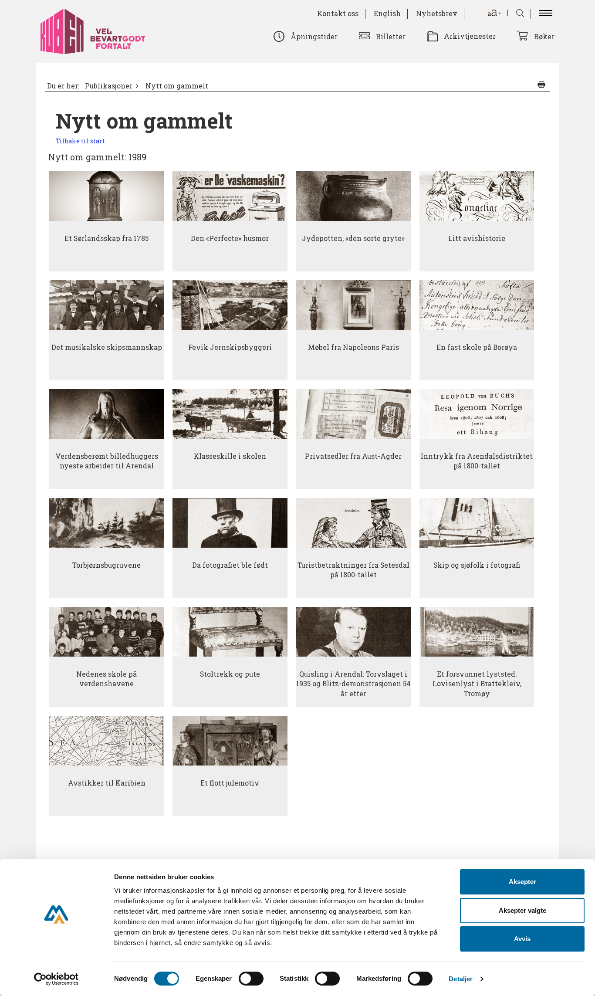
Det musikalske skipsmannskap (106, 347)
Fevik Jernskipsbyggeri (230, 347)
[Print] (541, 84)
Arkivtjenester (470, 36)
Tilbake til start (80, 141)
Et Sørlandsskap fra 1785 (106, 238)
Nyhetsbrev (436, 13)
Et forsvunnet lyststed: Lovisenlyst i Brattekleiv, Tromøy (477, 684)
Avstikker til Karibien (106, 783)
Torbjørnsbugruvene (106, 565)
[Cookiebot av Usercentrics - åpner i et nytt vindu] (56, 979)
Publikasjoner (108, 85)
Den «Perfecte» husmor (230, 238)
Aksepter (522, 881)
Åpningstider (314, 36)
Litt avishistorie (476, 238)
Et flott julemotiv (229, 783)
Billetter (391, 36)
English (387, 13)
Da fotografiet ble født (230, 565)
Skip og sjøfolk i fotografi (477, 565)
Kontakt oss (337, 13)
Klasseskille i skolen (230, 456)
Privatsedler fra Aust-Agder (353, 456)
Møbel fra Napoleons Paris (353, 347)
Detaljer (461, 978)
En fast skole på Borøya (476, 347)
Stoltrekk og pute (230, 674)
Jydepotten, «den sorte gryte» (353, 238)
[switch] (251, 979)
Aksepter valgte (522, 910)
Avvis (522, 938)
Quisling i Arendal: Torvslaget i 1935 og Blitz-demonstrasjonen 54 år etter (353, 684)
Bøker (544, 36)
